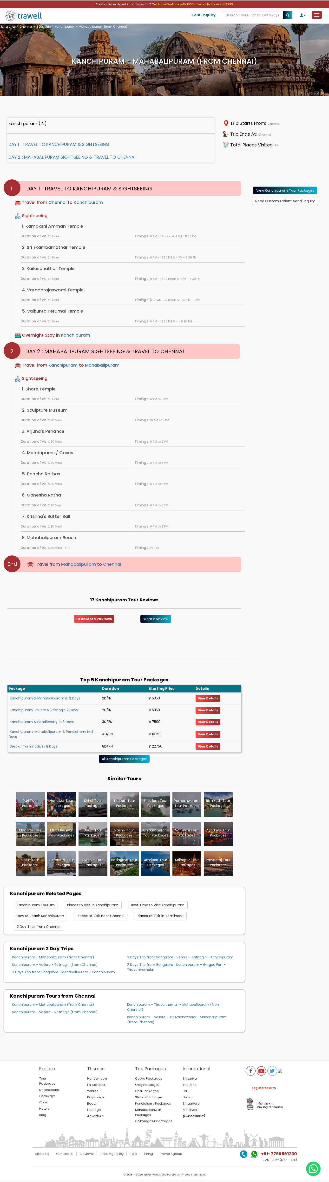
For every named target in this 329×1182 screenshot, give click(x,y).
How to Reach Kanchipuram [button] (40, 915)
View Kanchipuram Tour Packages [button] (285, 190)
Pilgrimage (96, 1097)
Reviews (87, 1153)
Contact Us (64, 1153)
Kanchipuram (88, 202)
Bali (185, 1091)
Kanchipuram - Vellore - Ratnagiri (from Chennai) (55, 964)
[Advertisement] (285, 239)
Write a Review (155, 618)
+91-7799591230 (279, 1154)
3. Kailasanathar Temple (48, 268)
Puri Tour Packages (30, 803)
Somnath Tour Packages (61, 862)
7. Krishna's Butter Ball (46, 516)
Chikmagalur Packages (153, 1121)
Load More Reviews (94, 618)
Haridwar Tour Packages (61, 803)
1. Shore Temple (39, 389)
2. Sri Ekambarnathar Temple (53, 247)
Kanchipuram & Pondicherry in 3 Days (42, 721)
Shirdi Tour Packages (93, 803)
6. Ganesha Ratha (41, 495)
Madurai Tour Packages (30, 833)
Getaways (47, 1096)
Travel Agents (171, 1153)
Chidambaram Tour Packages (155, 833)
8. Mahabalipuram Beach (49, 537)
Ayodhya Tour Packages (218, 833)
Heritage (94, 1109)
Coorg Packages (148, 1078)
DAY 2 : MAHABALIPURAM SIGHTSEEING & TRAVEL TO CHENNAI (71, 157)
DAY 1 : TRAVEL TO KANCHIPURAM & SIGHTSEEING (58, 144)
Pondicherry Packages (153, 1103)
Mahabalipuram (102, 365)
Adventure (95, 1116)
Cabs (43, 1102)
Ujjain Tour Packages (30, 862)
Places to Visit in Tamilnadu (160, 915)
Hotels (44, 1108)
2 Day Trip (43, 27)
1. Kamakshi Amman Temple (52, 226)
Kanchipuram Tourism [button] (36, 905)
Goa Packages (147, 1091)
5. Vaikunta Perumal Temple (52, 311)
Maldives (190, 1109)
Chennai (26, 27)
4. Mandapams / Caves (47, 453)
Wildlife (93, 1091)
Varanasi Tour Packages (186, 833)
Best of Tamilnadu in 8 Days (34, 746)
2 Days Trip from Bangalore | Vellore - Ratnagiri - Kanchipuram (180, 957)
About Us (42, 1153)
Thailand (190, 1084)
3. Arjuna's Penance (43, 431)
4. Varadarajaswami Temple (53, 290)
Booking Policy (112, 1153)
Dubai (187, 1097)
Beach (92, 1103)
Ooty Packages (147, 1084)
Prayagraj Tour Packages (218, 862)
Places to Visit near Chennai (101, 915)
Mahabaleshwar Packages (148, 1112)
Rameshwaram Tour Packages (187, 803)
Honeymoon (97, 1078)
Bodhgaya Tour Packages (124, 862)
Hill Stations (96, 1084)
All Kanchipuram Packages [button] (124, 758)
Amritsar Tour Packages (155, 862)
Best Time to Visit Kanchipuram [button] (157, 905)
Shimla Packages (149, 1097)
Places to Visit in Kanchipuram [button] (92, 905)
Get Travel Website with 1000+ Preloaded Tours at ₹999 (192, 4)
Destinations (49, 1090)
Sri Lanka (190, 1078)
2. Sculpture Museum (44, 410)
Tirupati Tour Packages (124, 803)
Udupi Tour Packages (93, 833)
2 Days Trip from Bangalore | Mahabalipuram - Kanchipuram (63, 972)
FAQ (134, 1153)
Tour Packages (47, 1081)
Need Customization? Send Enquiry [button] (285, 201)
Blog (42, 1115)
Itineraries (8, 27)
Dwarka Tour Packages (93, 862)
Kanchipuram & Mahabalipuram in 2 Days (45, 698)
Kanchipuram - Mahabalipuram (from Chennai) (53, 957)
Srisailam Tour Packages (155, 803)
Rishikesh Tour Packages (218, 803)
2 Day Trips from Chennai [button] (38, 926)
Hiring (148, 1153)
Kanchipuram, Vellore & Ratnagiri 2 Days (44, 710)
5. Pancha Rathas (41, 474)
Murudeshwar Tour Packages (61, 833)
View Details (208, 698)
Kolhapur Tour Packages (187, 862)
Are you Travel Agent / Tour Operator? (124, 4)
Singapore (191, 1103)
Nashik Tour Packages (124, 833)
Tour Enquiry (204, 15)
